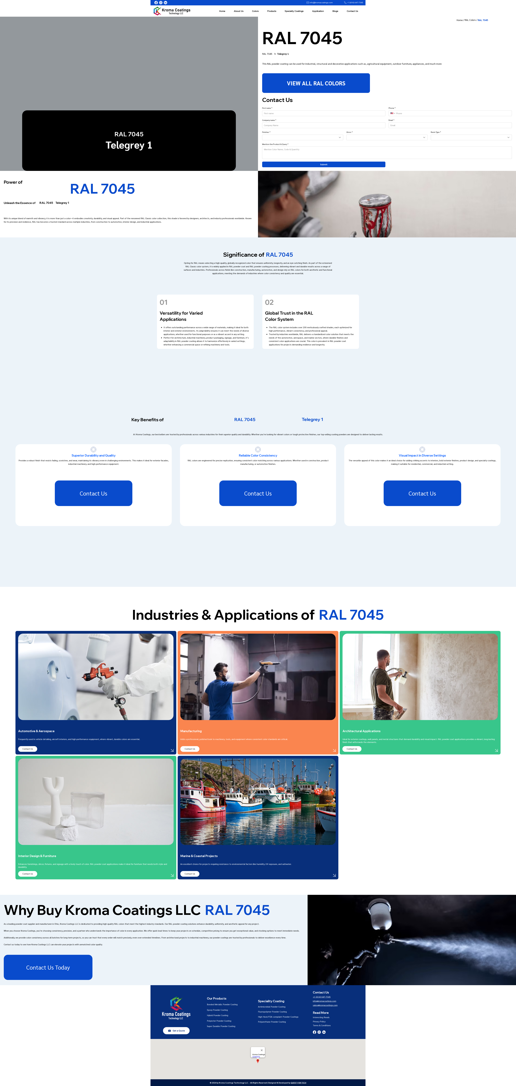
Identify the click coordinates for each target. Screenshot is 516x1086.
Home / (461, 20)
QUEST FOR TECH (298, 1082)
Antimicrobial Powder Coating (271, 1006)
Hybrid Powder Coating (217, 1015)
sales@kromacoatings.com (325, 1005)
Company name (269, 120)
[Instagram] (160, 2)
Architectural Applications (362, 731)
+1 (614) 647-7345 (322, 996)
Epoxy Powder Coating (217, 1009)
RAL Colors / (471, 19)
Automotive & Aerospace (36, 731)
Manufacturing (191, 731)
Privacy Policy (319, 1021)
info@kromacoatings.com (324, 1001)
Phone (392, 108)
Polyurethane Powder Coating (272, 1021)
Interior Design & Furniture (37, 856)
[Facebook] (156, 2)
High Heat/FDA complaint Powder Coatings (278, 1016)
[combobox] (302, 137)
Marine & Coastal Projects (199, 856)
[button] (238, 10)
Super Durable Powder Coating (221, 1026)
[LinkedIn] (165, 2)
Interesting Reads (321, 1017)
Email (391, 120)
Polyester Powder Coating (219, 1020)
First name (267, 108)
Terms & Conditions (322, 1025)
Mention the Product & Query (275, 144)
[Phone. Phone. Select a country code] (392, 113)
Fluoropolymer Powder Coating (272, 1011)
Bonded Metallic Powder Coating (222, 1004)
